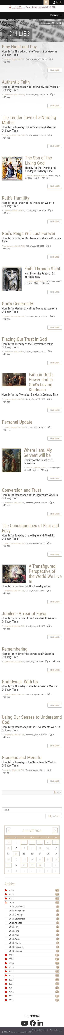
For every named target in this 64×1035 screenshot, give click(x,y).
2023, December (34, 906)
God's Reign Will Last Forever (28, 233)
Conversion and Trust (21, 490)
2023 (11, 902)
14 (16, 853)
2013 (11, 992)
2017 (11, 975)
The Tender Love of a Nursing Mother (29, 120)
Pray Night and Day (19, 46)
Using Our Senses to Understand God (32, 719)
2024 (11, 898)
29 (24, 865)
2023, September (34, 918)
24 (40, 859)
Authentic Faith (16, 82)
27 (8, 865)
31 (40, 865)
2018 (11, 971)
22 (24, 859)
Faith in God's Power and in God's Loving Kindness (14, 380)
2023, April (34, 938)
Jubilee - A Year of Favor (24, 613)
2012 (11, 996)
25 (48, 859)
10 (40, 848)
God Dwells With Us (20, 681)
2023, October (34, 914)
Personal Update (17, 422)
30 (8, 842)
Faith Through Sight (12, 279)
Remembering (14, 649)
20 (8, 859)
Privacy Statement (40, 1030)
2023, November (34, 910)
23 (32, 859)
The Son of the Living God (12, 168)
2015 (11, 983)
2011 (11, 1000)
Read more (54, 70)
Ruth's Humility (15, 198)
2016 (11, 979)
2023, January (34, 951)
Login (59, 2)
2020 (11, 963)
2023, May (34, 934)
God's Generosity (17, 303)
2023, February (34, 947)
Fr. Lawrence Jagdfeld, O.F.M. (13, 59)
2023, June (34, 930)
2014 (11, 988)
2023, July (34, 926)
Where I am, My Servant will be (11, 461)
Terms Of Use (56, 1030)
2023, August (34, 922)
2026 (11, 890)
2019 (11, 967)
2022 (11, 955)
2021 (11, 959)
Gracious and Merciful (22, 757)
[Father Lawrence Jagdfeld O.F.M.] (32, 7)
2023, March (34, 942)
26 (56, 859)
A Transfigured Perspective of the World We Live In (14, 573)
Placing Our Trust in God (24, 339)
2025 (11, 894)
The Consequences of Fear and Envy (30, 528)
